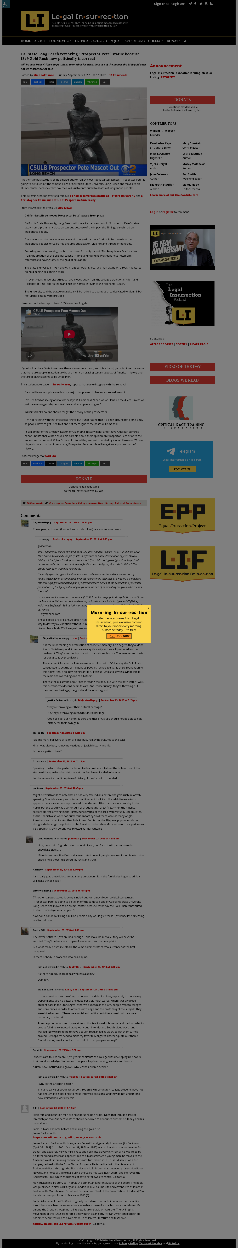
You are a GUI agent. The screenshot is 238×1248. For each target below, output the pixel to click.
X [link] (148, 608)
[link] (119, 608)
